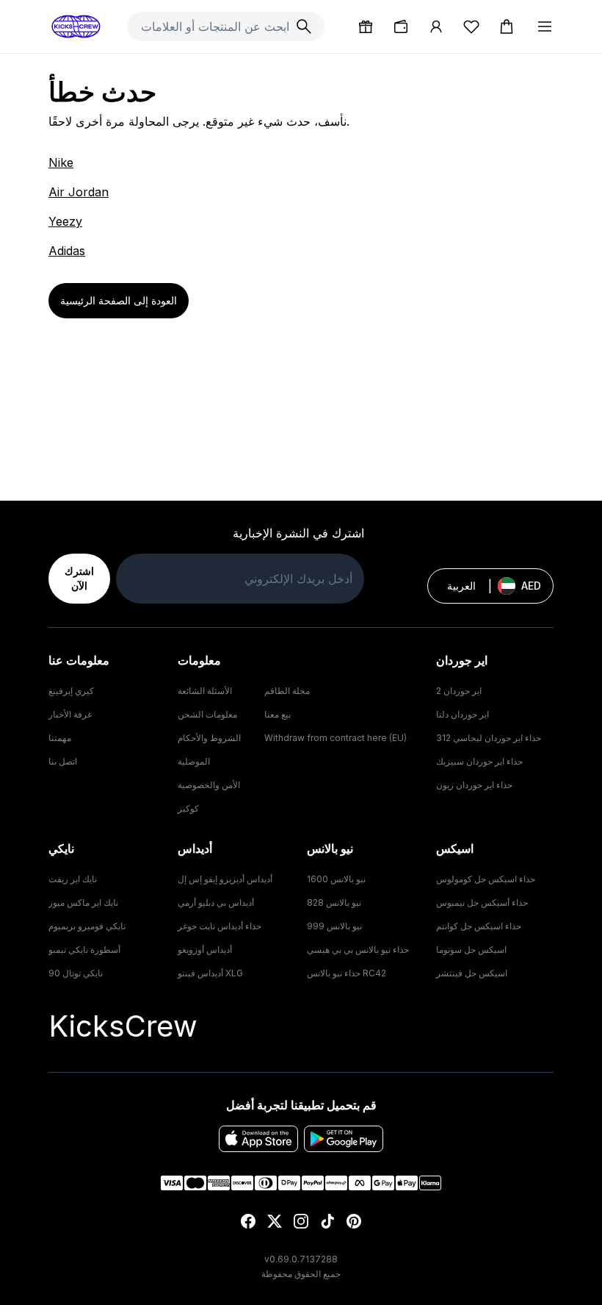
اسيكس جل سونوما (471, 949)
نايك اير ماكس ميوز (83, 902)
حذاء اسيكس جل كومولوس (485, 878)
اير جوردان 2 (459, 690)
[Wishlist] (471, 26)
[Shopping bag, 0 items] (506, 26)
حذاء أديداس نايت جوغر (219, 926)
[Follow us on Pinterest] (354, 1221)
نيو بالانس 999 (334, 926)
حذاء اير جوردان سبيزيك (479, 761)
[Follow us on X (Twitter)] (274, 1221)
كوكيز (188, 808)
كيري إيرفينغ (71, 690)
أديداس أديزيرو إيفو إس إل (225, 878)
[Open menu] (545, 26)
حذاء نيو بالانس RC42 (346, 973)
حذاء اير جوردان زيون (474, 784)
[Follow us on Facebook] (248, 1221)
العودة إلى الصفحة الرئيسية (118, 300)
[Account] (436, 26)
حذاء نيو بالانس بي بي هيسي (358, 949)
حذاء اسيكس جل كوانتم (478, 926)
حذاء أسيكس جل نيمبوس (482, 902)
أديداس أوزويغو (205, 949)
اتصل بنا (62, 761)
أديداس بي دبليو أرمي (216, 902)
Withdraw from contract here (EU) (335, 737)
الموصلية (194, 761)
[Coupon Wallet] (401, 26)
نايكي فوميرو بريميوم (87, 926)
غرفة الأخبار (70, 714)
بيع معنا (277, 714)
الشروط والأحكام (209, 737)
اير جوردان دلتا (462, 714)
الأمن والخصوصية (209, 784)
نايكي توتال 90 (75, 973)
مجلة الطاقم (287, 690)
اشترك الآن (79, 578)
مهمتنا (59, 737)
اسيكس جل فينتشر (471, 973)
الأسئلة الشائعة (205, 690)
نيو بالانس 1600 (336, 878)
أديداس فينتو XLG (210, 973)
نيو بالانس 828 (334, 902)
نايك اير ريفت (72, 878)
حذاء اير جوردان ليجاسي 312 (488, 737)
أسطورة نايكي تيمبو (84, 949)
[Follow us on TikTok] (327, 1221)
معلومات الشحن (207, 714)
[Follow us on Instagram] (301, 1221)
